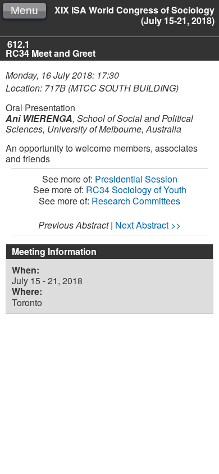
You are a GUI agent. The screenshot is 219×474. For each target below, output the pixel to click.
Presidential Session (136, 178)
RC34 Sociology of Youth (136, 189)
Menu (24, 10)
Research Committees (136, 200)
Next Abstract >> (148, 224)
